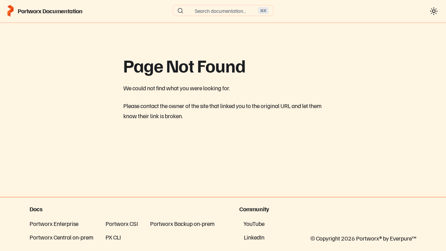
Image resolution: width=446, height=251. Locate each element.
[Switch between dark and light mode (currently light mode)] (434, 11)
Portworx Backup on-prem (182, 223)
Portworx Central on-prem (61, 237)
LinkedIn (254, 237)
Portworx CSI (122, 223)
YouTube (254, 223)
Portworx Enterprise (54, 223)
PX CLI (113, 237)
